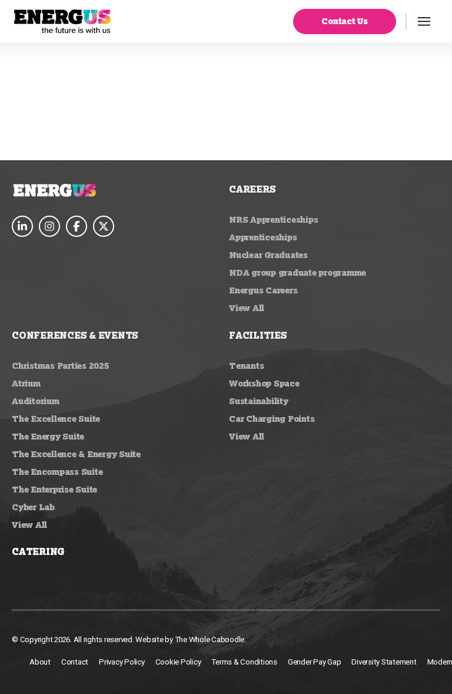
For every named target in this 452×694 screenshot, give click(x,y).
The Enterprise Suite (54, 489)
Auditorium (35, 401)
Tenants (246, 366)
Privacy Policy (122, 661)
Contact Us (344, 21)
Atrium (26, 383)
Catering (38, 551)
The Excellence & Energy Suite (76, 454)
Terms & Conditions (244, 661)
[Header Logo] (62, 21)
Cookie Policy (178, 661)
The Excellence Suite (56, 419)
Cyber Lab (33, 507)
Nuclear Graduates (268, 255)
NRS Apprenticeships (273, 219)
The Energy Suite (48, 436)
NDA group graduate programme (297, 272)
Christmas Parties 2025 (60, 366)
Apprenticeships (263, 237)
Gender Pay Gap (314, 661)
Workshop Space (264, 383)
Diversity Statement (383, 661)
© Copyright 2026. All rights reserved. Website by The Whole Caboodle (128, 639)
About (40, 661)
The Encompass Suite (57, 472)
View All (246, 308)
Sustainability (258, 401)
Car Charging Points (271, 419)
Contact (74, 661)
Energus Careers (263, 290)
